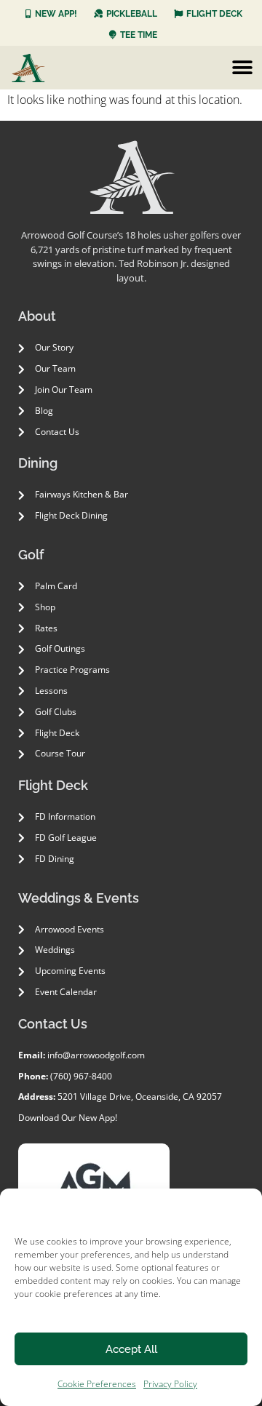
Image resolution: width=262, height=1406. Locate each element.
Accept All (131, 1349)
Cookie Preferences (96, 1384)
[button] (242, 67)
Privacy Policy (170, 1384)
